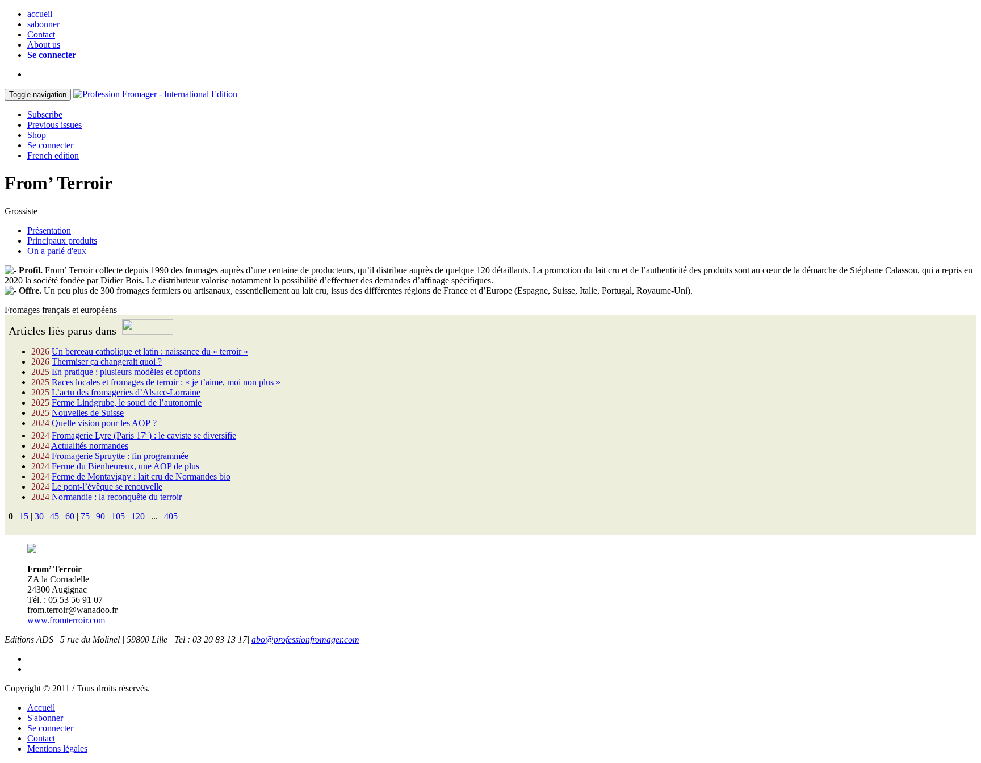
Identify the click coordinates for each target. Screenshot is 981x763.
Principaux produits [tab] (62, 240)
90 (100, 516)
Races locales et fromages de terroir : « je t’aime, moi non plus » (166, 382)
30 (39, 516)
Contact (41, 34)
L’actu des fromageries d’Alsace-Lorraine (126, 392)
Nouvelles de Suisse (88, 413)
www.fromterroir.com (66, 620)
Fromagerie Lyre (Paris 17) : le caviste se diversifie (144, 435)
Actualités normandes (89, 446)
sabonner (43, 24)
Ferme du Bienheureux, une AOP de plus (125, 466)
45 (54, 516)
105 (118, 516)
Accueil (41, 707)
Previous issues (54, 125)
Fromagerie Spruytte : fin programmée (120, 456)
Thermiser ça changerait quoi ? (107, 361)
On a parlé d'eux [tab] (56, 251)
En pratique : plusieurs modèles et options (126, 372)
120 (138, 516)
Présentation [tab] (49, 230)
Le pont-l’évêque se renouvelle (107, 486)
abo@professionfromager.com (305, 639)
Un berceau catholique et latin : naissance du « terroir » (150, 351)
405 (171, 516)
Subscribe (44, 114)
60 (69, 516)
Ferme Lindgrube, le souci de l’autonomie (127, 402)
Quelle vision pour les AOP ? (104, 423)
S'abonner (45, 718)
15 (23, 516)
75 (85, 516)
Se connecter (51, 55)
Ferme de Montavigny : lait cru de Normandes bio (141, 476)
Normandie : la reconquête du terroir (117, 497)
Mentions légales (57, 748)
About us (43, 44)
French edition (53, 155)
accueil (39, 14)
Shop (36, 135)
